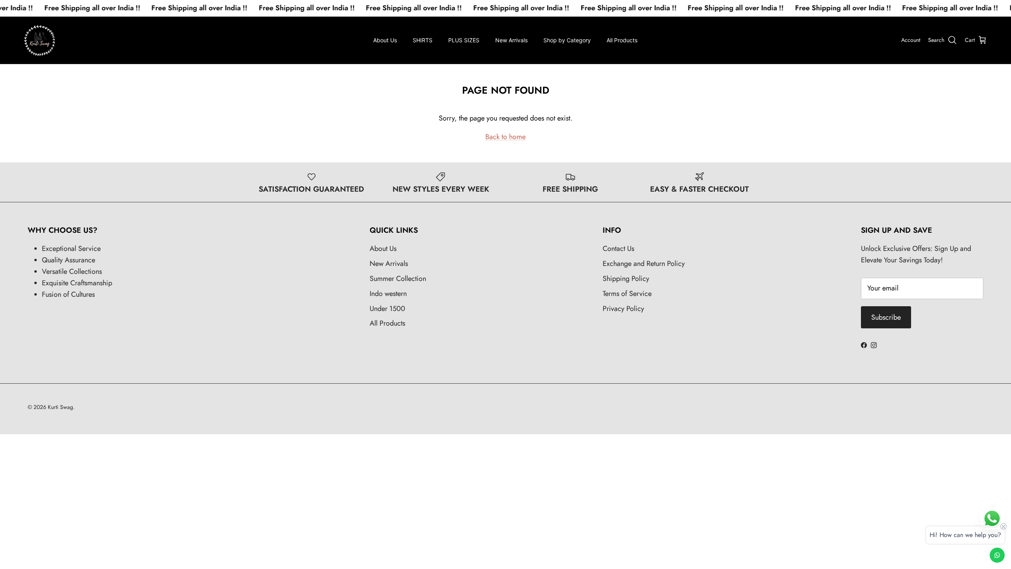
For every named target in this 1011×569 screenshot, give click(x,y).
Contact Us (618, 248)
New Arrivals (511, 40)
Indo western (388, 293)
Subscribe (886, 317)
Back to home (505, 137)
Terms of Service (627, 293)
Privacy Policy (623, 308)
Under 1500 (387, 308)
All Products (622, 40)
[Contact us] (997, 555)
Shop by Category (567, 40)
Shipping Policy (626, 278)
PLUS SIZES (463, 40)
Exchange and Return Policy (644, 263)
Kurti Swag (60, 407)
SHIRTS (422, 40)
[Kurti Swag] (39, 40)
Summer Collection (398, 278)
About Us (385, 40)
